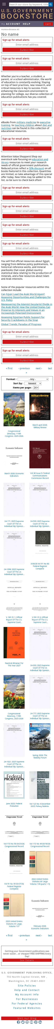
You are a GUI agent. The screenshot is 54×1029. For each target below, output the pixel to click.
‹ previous (24, 368)
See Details (27, 960)
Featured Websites (27, 1007)
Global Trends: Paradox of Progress (21, 324)
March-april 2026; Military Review (40, 426)
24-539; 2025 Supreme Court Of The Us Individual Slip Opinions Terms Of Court (40, 523)
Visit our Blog (27, 1018)
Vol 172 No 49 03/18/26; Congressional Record (40, 844)
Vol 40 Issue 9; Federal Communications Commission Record (40, 475)
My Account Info (27, 994)
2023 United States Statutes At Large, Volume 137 (14, 923)
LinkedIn (40, 1022)
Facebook (18, 1022)
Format (11, 379)
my (10, 23)
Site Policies (27, 985)
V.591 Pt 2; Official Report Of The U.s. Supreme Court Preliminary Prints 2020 (40, 619)
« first (9, 368)
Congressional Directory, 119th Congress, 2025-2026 (14, 433)
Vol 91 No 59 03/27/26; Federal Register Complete (14, 886)
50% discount (36, 168)
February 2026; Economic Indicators (40, 927)
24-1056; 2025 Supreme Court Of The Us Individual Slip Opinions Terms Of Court (14, 571)
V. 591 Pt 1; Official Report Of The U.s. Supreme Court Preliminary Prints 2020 (14, 619)
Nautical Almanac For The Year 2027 (14, 664)
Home (4, 29)
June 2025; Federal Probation (14, 804)
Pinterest (35, 1022)
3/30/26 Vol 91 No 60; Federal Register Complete (40, 566)
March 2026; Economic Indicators (14, 474)
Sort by (18, 383)
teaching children (24, 125)
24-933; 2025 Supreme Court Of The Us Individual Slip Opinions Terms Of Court (40, 668)
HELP (27, 23)
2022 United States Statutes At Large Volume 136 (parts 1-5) (40, 881)
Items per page (22, 387)
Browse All (14, 29)
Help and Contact (27, 990)
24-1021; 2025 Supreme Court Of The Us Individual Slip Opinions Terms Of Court (14, 764)
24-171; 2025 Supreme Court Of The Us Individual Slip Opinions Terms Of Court (14, 523)
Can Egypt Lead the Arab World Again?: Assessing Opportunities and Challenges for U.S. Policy (26, 297)
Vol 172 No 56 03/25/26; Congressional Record (14, 844)
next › (39, 368)
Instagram (27, 1022)
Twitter (23, 1022)
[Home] (27, 17)
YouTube (31, 1022)
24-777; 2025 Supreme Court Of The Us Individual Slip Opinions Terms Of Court (40, 716)
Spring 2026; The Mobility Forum (40, 756)
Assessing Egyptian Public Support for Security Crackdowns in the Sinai (23, 319)
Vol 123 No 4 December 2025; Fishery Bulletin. (40, 805)
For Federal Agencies (27, 1003)
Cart (48, 23)
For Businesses (27, 999)
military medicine (26, 122)
